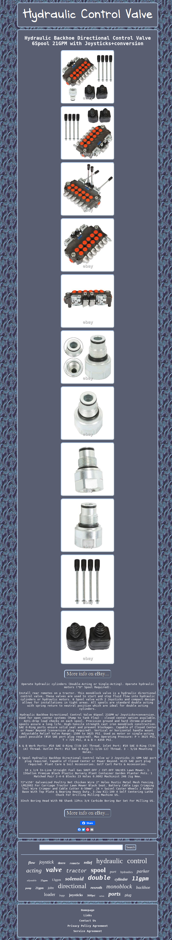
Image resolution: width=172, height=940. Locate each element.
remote (75, 863)
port (113, 872)
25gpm (44, 880)
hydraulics (126, 872)
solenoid (74, 878)
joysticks (76, 895)
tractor (76, 871)
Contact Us (87, 920)
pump (28, 888)
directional (72, 886)
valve (54, 869)
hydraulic (109, 861)
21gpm (39, 888)
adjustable (31, 880)
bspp (62, 895)
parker (143, 871)
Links (87, 915)
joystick (46, 862)
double (99, 878)
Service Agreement (87, 931)
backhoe (143, 887)
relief (88, 862)
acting (34, 870)
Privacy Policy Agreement (88, 925)
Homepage (87, 910)
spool (98, 870)
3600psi (91, 895)
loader (49, 894)
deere (61, 863)
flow (31, 862)
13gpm (56, 879)
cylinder (121, 879)
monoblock (119, 886)
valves (101, 896)
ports (114, 893)
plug (128, 895)
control (137, 861)
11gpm (140, 878)
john (51, 888)
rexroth (96, 887)
